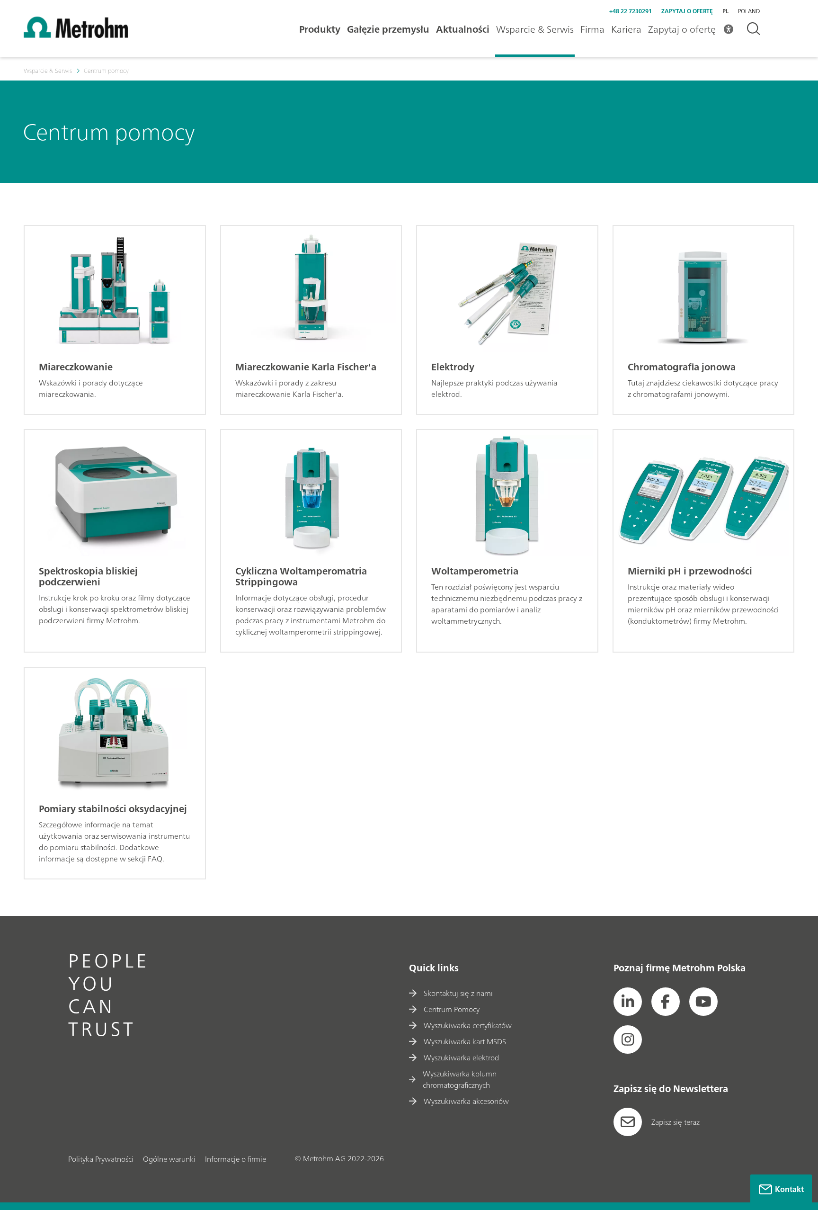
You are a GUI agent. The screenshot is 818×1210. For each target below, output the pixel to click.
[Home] (76, 35)
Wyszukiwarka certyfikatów (468, 1025)
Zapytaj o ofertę (687, 11)
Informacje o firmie (235, 1158)
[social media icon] (628, 1001)
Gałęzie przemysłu (388, 29)
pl (725, 11)
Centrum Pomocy (452, 1009)
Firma (592, 29)
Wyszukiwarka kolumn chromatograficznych (460, 1079)
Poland (749, 11)
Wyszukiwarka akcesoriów (466, 1101)
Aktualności (462, 29)
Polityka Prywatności (100, 1158)
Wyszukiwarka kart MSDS (465, 1041)
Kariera (626, 29)
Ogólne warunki (169, 1158)
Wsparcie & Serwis (535, 29)
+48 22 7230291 (630, 11)
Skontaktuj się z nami (458, 993)
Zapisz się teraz (675, 1122)
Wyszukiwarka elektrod (461, 1057)
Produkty (319, 29)
